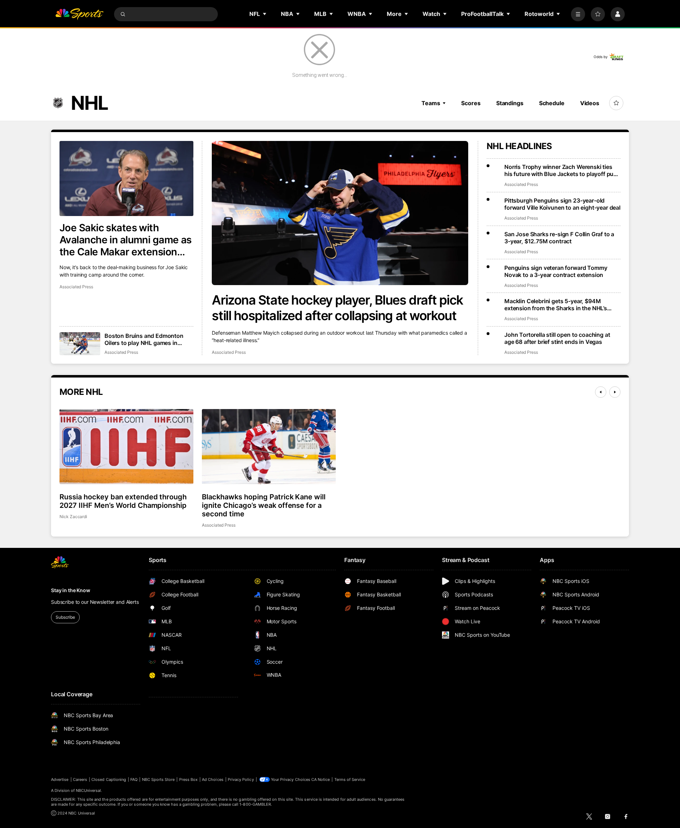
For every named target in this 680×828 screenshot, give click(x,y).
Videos (589, 103)
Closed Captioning (108, 779)
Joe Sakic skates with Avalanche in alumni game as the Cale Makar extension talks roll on (126, 240)
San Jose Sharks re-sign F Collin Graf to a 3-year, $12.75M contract (559, 238)
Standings (509, 103)
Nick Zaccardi (73, 516)
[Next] (614, 392)
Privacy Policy (241, 779)
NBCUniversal (88, 790)
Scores (470, 103)
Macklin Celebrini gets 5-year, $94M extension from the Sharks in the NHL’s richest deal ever (555, 304)
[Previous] (600, 392)
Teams (430, 103)
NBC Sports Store (158, 779)
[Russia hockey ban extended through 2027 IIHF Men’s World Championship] (126, 446)
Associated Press (228, 352)
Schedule (552, 103)
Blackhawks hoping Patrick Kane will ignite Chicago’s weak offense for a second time (263, 505)
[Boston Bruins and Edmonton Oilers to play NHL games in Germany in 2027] (80, 343)
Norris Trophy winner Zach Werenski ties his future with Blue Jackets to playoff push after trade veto (562, 170)
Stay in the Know (70, 590)
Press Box (188, 779)
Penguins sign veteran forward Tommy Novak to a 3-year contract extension (555, 271)
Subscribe (65, 617)
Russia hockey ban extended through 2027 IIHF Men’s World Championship (123, 501)
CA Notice (320, 779)
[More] (578, 14)
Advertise (60, 779)
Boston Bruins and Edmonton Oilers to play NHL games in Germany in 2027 (143, 339)
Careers (80, 779)
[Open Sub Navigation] (265, 14)
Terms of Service (350, 779)
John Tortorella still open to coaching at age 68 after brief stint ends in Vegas (557, 338)
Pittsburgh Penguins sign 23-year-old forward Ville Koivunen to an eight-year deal (562, 204)
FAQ (133, 779)
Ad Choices (212, 779)
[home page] (79, 14)
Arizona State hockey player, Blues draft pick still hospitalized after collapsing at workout (337, 307)
